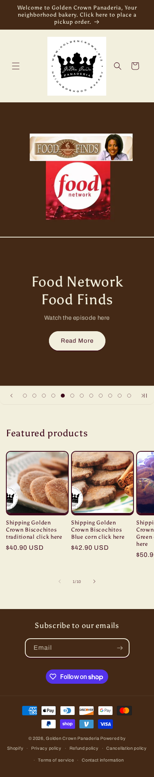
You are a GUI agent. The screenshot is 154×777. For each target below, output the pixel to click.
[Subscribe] (120, 648)
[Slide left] (59, 581)
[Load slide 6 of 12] (72, 395)
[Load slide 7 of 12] (81, 395)
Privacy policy (46, 748)
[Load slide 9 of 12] (100, 395)
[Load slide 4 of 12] (53, 395)
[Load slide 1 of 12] (25, 395)
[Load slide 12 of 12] (129, 395)
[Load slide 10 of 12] (110, 395)
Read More (77, 341)
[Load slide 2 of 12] (34, 395)
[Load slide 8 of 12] (91, 395)
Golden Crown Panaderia (73, 738)
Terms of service (56, 760)
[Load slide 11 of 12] (119, 395)
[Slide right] (94, 581)
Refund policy (84, 748)
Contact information (103, 760)
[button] (15, 66)
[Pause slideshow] (145, 395)
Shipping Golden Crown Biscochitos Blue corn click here (97, 529)
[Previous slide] (11, 395)
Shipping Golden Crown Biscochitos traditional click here (34, 529)
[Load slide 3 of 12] (44, 395)
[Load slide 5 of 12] (63, 395)
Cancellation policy (126, 748)
